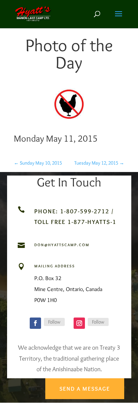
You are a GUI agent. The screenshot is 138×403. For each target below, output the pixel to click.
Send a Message (84, 388)
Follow (54, 322)
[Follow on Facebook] (35, 323)
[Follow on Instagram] (79, 323)
